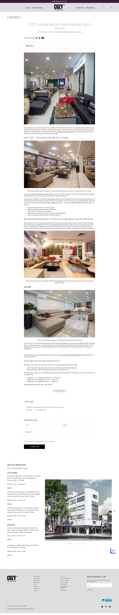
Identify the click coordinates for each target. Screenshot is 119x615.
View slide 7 (85, 544)
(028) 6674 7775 (11, 500)
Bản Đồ (9, 488)
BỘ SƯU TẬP (63, 590)
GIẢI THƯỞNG (64, 582)
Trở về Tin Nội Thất (14, 17)
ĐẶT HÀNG (36, 582)
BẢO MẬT (36, 586)
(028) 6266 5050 (11, 551)
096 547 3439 (21, 551)
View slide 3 (74, 544)
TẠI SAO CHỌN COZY (65, 578)
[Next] (114, 511)
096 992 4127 (21, 500)
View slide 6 (82, 544)
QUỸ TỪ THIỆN (64, 580)
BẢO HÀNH (36, 578)
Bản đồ (9, 519)
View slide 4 (77, 544)
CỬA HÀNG (37, 588)
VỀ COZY (62, 576)
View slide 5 (79, 544)
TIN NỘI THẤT (63, 586)
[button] (103, 7)
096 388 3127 (21, 484)
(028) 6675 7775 (12, 484)
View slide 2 (72, 544)
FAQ (35, 584)
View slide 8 (87, 544)
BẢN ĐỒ (9, 555)
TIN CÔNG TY (63, 584)
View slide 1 (69, 544)
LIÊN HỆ (36, 590)
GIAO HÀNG (37, 576)
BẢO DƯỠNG (37, 580)
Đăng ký (90, 589)
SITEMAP (62, 588)
